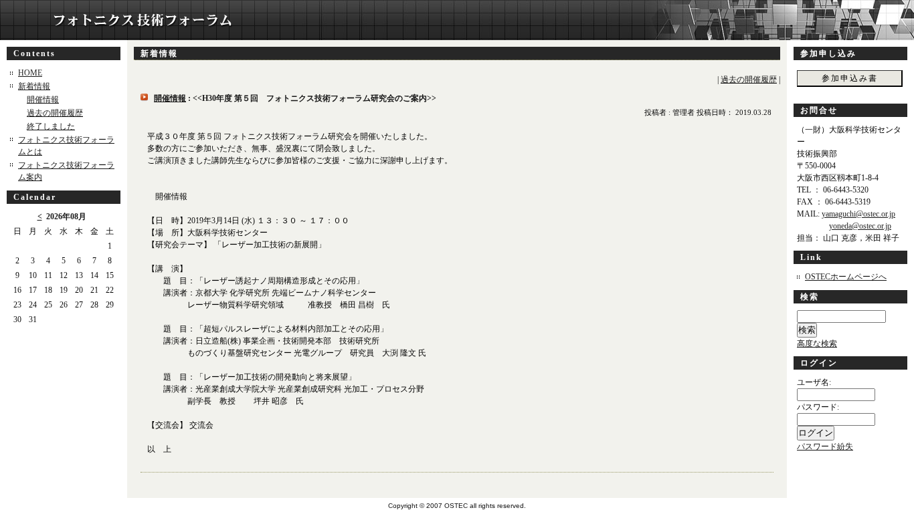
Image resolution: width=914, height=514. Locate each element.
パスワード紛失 (825, 446)
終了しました (51, 126)
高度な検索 (817, 343)
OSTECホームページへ (846, 276)
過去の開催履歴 (55, 113)
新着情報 (34, 86)
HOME (30, 73)
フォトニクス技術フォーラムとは (66, 145)
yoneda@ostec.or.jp (860, 226)
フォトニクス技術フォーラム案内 (66, 171)
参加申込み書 (850, 78)
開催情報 (43, 99)
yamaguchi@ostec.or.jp (858, 214)
